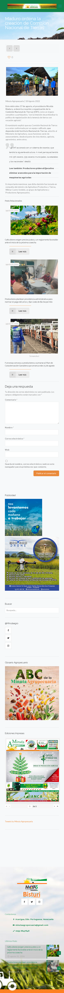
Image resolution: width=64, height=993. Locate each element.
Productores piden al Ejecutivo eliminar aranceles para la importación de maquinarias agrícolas (31, 173)
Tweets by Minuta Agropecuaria (19, 821)
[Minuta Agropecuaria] (32, 5)
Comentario (11, 400)
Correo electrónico (14, 438)
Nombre (9, 427)
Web (7, 450)
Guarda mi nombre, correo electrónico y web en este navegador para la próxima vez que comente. (29, 465)
